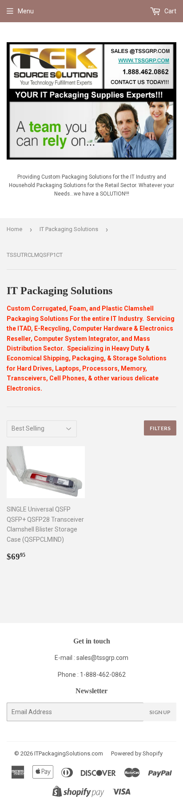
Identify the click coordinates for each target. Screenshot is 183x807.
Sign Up (160, 712)
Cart (169, 11)
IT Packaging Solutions (69, 229)
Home (14, 229)
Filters (160, 428)
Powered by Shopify (137, 753)
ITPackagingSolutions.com (68, 753)
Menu (26, 11)
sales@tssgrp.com (102, 657)
